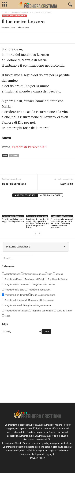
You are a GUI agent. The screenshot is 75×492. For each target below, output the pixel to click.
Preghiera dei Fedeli (34, 279)
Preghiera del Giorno (57, 279)
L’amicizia (66, 183)
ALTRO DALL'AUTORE (50, 195)
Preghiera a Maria (13, 279)
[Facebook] (5, 38)
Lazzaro (13, 155)
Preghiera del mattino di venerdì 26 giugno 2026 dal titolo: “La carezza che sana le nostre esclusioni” (62, 223)
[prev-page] (35, 233)
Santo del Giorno (64, 311)
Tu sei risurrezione (14, 183)
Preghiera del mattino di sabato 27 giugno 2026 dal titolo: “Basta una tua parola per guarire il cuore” (37, 223)
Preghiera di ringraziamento (37, 305)
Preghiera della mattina (43, 284)
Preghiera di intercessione (41, 300)
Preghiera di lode (12, 305)
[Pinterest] (21, 38)
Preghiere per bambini (42, 311)
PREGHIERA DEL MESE (18, 247)
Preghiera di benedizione (43, 295)
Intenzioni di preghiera (34, 274)
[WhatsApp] (29, 38)
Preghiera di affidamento (20, 12)
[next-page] (39, 233)
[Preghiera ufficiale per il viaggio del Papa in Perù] (13, 208)
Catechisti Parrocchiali (29, 147)
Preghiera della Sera (14, 290)
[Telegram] (37, 38)
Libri (49, 274)
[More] (45, 38)
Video (7, 316)
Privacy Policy (37, 458)
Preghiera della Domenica (16, 284)
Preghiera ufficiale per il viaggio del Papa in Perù (13, 220)
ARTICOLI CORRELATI (25, 195)
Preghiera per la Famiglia (16, 311)
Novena (59, 274)
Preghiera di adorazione (37, 216)
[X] (13, 38)
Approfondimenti (12, 274)
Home (4, 12)
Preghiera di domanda (15, 300)
